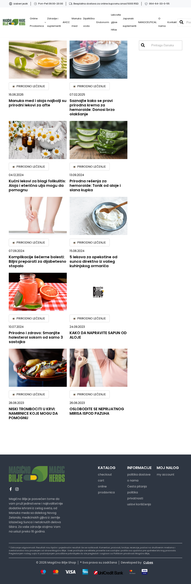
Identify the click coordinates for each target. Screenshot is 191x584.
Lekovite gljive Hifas (116, 22)
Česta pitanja (137, 486)
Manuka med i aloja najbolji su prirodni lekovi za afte (37, 103)
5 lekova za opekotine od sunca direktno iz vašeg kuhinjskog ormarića (93, 261)
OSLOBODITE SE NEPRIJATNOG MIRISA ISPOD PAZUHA (97, 411)
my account (165, 474)
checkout (105, 474)
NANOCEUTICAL (147, 22)
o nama (132, 480)
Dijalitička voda (89, 22)
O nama (162, 22)
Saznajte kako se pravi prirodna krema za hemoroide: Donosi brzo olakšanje (92, 107)
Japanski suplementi (129, 22)
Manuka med (76, 22)
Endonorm (102, 22)
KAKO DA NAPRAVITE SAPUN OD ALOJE (98, 335)
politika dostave (139, 474)
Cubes (148, 562)
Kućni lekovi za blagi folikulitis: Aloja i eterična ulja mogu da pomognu (37, 185)
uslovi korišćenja (139, 504)
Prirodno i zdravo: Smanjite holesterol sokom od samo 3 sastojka (36, 337)
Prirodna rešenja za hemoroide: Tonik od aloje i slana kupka (95, 185)
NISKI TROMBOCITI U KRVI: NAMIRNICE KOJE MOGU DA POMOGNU (33, 413)
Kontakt (172, 22)
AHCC (66, 22)
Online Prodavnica (37, 22)
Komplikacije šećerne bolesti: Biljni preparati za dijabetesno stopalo (37, 261)
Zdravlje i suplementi (54, 22)
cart (101, 480)
